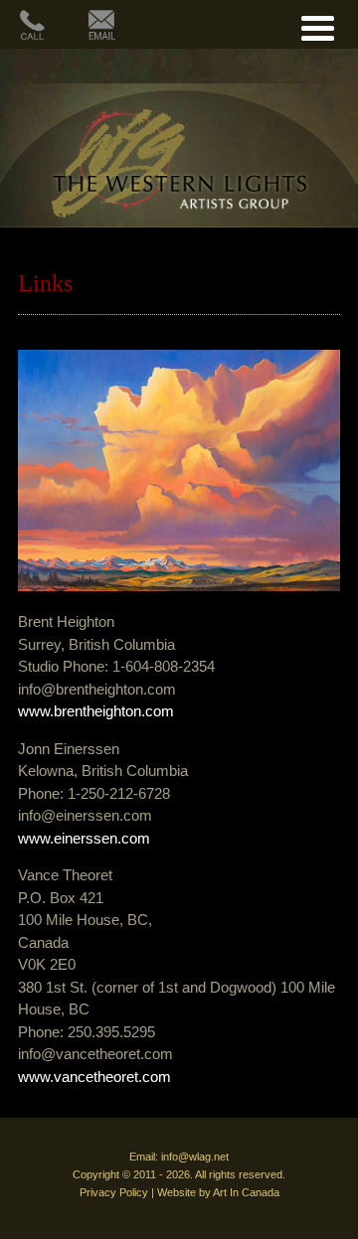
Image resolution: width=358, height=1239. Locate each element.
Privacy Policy (114, 1192)
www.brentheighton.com (96, 710)
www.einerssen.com (84, 838)
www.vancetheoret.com (94, 1076)
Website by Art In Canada (218, 1192)
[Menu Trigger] (317, 25)
